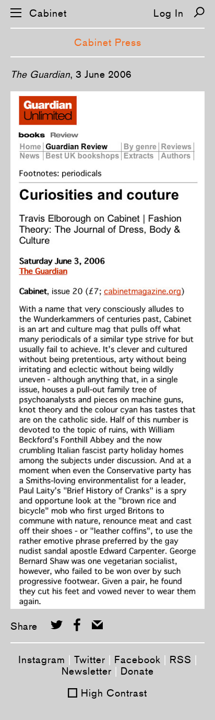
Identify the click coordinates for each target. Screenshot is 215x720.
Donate (137, 671)
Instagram (41, 659)
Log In (168, 13)
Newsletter (87, 671)
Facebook (137, 659)
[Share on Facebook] (76, 624)
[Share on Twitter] (56, 624)
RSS (181, 659)
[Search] (199, 12)
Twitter (89, 659)
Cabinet (48, 13)
